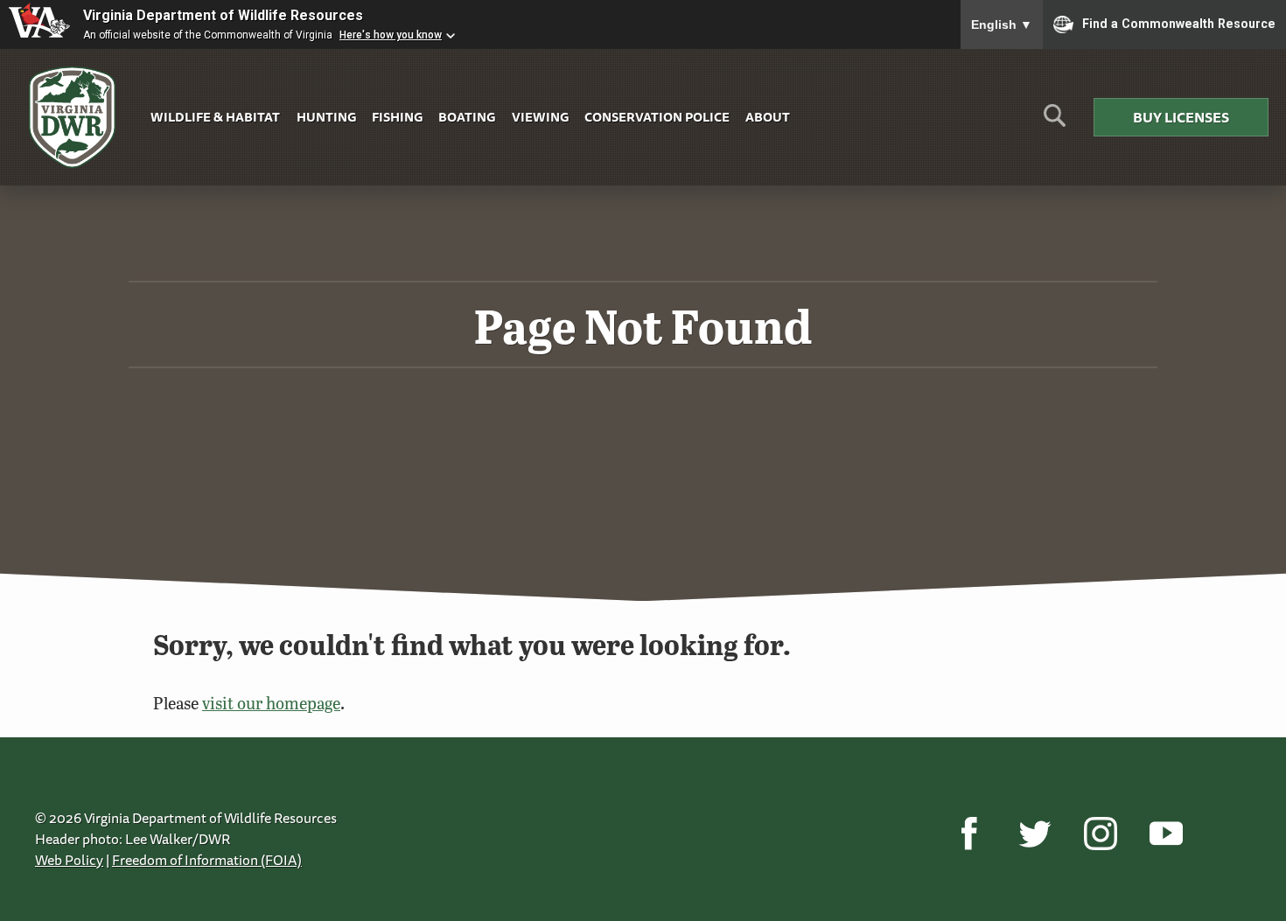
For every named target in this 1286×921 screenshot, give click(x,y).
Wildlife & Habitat (215, 117)
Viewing (540, 117)
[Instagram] (1100, 833)
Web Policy (69, 859)
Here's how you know (390, 35)
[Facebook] (969, 833)
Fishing (397, 117)
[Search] (1055, 122)
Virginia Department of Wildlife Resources (223, 15)
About (767, 117)
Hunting (326, 117)
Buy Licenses (1181, 117)
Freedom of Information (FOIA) (207, 859)
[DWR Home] (72, 117)
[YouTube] (1166, 833)
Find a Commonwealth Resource (1179, 23)
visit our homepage (271, 703)
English (1001, 24)
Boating (466, 117)
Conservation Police (657, 117)
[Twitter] (1034, 833)
